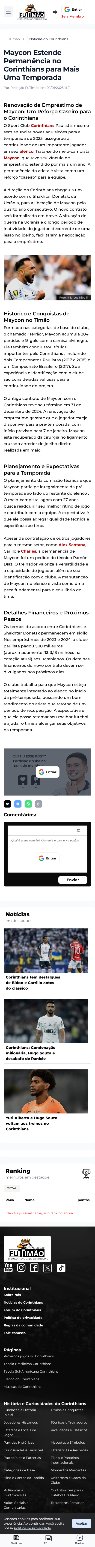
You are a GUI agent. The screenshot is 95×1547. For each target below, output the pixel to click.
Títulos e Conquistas (67, 1410)
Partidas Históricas (19, 1442)
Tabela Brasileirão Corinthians (27, 1364)
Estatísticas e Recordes (69, 1450)
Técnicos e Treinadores (69, 1422)
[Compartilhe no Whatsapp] (28, 804)
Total (12, 1188)
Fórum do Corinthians (22, 1310)
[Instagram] (21, 1267)
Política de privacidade (23, 1318)
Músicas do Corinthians (22, 1387)
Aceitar (82, 1523)
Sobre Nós (12, 1295)
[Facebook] (34, 1267)
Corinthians (42, 125)
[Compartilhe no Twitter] (7, 804)
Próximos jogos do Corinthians (29, 1356)
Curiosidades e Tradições (23, 1450)
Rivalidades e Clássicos (69, 1430)
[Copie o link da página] (38, 804)
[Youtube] (8, 1267)
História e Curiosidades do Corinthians (45, 1403)
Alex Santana (72, 544)
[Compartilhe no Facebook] (18, 804)
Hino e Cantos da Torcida (24, 1478)
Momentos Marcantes (68, 1470)
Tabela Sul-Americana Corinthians (31, 1371)
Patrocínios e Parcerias (22, 1458)
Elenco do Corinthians (21, 1379)
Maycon (12, 158)
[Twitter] (47, 1268)
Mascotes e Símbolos (68, 1442)
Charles (28, 551)
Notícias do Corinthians (23, 1302)
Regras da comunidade (23, 1325)
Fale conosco (15, 1333)
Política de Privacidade (32, 1528)
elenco (26, 151)
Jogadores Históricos (21, 1422)
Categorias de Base (19, 1470)
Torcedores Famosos (67, 1503)
